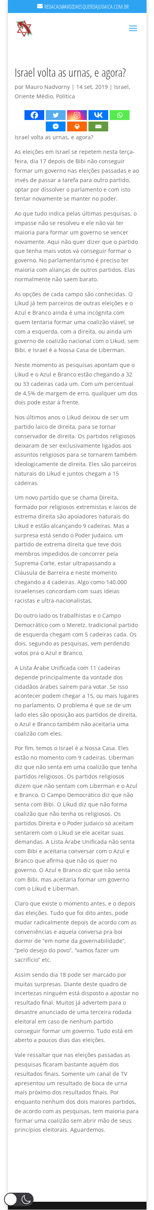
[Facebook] (34, 115)
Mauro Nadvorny (47, 86)
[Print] (77, 126)
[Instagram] (77, 115)
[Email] (98, 126)
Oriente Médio (34, 96)
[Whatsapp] (120, 115)
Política (65, 96)
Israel (121, 86)
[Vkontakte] (98, 115)
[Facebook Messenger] (56, 126)
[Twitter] (56, 115)
